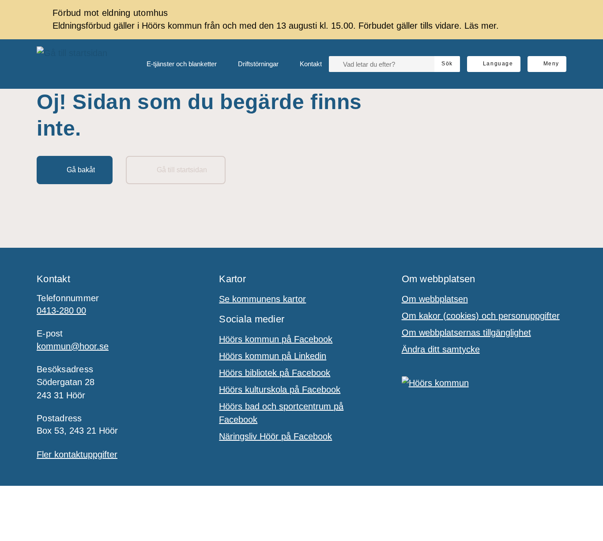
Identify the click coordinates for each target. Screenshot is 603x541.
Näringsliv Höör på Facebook (275, 436)
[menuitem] (174, 64)
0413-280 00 (61, 310)
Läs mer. (481, 25)
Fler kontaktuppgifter (77, 454)
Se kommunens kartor (262, 299)
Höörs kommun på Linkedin (272, 356)
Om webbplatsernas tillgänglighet (466, 332)
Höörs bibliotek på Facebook (274, 373)
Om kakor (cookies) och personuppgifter (481, 316)
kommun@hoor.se (73, 346)
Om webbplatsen (435, 299)
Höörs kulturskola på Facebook (279, 389)
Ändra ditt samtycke (441, 349)
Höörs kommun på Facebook (275, 339)
